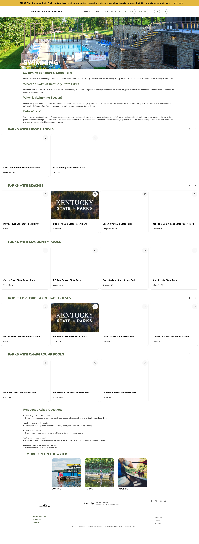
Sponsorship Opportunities (113, 526)
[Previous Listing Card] (189, 129)
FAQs (74, 526)
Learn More (178, 3)
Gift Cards (82, 526)
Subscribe (36, 522)
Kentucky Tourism (102, 502)
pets (28, 122)
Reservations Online (39, 516)
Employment (158, 517)
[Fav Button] (45, 138)
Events (98, 11)
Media (158, 520)
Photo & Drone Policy (95, 526)
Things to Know (130, 526)
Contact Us (37, 519)
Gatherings (115, 11)
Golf (106, 11)
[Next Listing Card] (195, 129)
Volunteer (158, 523)
